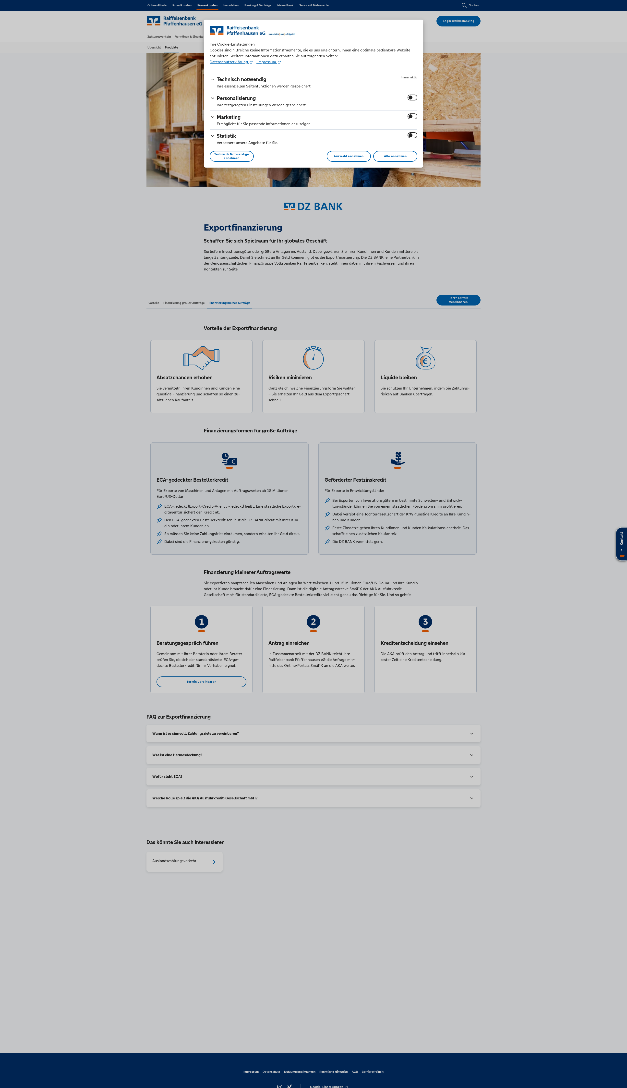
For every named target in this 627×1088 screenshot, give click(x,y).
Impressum (266, 62)
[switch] (412, 97)
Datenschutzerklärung (229, 62)
